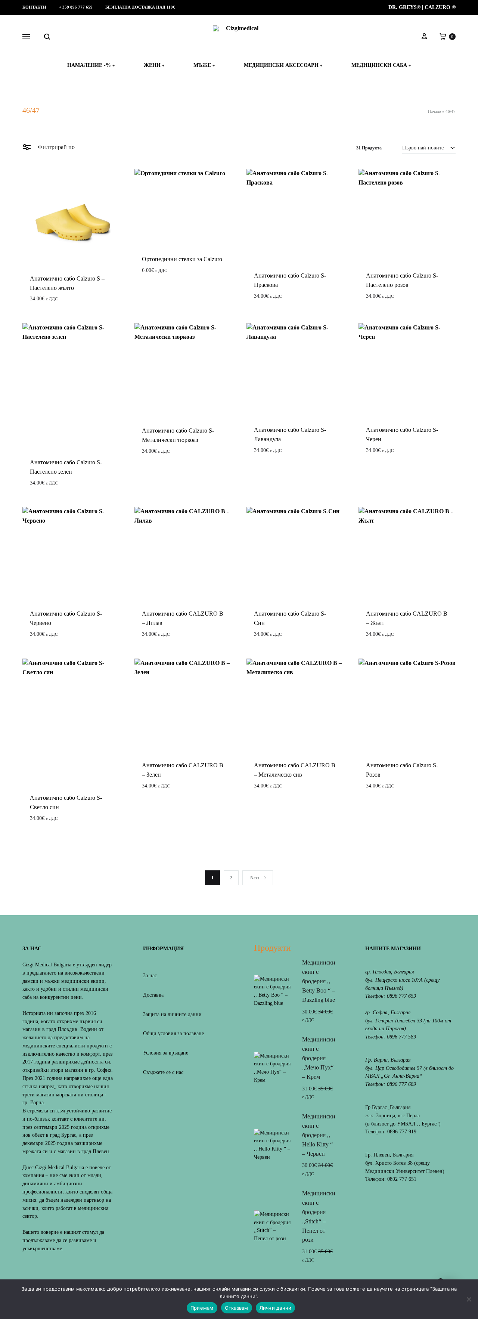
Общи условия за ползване (173, 1033)
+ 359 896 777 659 (76, 7)
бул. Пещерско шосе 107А (394, 980)
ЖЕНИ (154, 65)
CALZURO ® (440, 7)
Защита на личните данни (172, 1014)
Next (254, 877)
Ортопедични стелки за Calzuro (182, 259)
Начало (434, 111)
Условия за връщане (165, 1053)
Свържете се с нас (163, 1072)
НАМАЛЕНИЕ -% (91, 65)
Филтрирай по (55, 147)
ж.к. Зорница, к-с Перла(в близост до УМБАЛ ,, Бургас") (403, 1120)
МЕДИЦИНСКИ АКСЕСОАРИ (283, 65)
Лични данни (276, 1308)
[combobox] (429, 148)
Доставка (153, 995)
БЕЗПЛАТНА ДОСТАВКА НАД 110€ (140, 7)
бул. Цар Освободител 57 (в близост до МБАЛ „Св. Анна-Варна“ (409, 1072)
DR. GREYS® (404, 7)
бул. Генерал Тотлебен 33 (393, 1021)
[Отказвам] (468, 1299)
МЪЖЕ (204, 65)
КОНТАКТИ (34, 7)
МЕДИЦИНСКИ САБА (381, 65)
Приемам (202, 1308)
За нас (150, 975)
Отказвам (236, 1308)
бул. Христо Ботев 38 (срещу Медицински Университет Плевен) (404, 1167)
